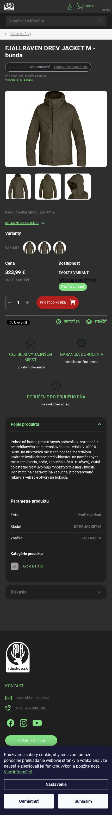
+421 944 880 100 (30, 708)
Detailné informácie (22, 223)
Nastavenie (56, 784)
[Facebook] (9, 722)
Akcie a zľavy (32, 566)
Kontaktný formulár (31, 740)
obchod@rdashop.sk (32, 698)
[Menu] (105, 6)
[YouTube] (37, 722)
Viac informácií (18, 771)
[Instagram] (22, 722)
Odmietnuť (29, 801)
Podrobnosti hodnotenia (71, 67)
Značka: (19, 80)
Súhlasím (83, 801)
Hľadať (100, 21)
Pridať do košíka (53, 302)
